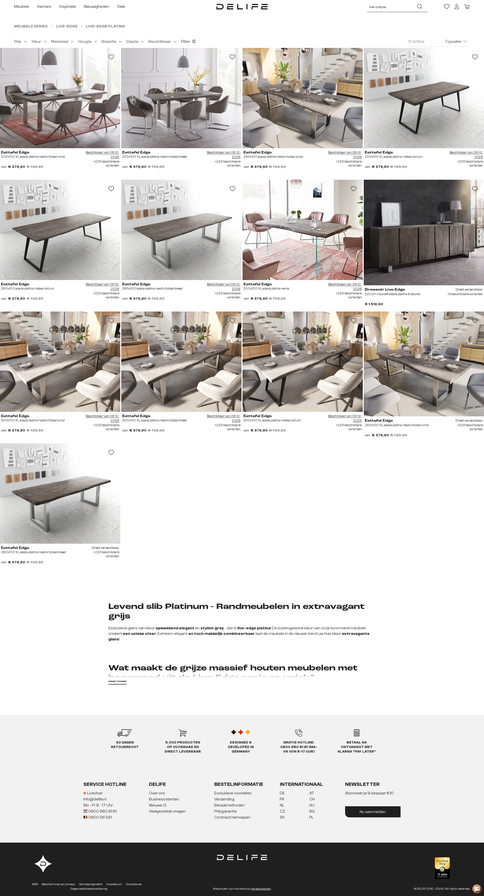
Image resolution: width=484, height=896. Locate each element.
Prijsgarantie (225, 811)
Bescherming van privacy (58, 884)
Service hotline (105, 784)
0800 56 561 (99, 817)
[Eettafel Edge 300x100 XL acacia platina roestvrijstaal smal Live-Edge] (60, 362)
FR (282, 799)
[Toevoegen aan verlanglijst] (111, 57)
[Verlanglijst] (447, 6)
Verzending (224, 799)
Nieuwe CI (157, 805)
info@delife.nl (94, 799)
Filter (185, 41)
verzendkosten (261, 888)
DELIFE (157, 784)
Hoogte (85, 41)
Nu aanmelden (373, 812)
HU (312, 805)
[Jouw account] (457, 6)
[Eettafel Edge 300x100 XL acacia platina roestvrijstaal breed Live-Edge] (181, 362)
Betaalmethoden (229, 805)
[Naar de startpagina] (242, 7)
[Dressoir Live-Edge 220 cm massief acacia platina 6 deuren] (424, 232)
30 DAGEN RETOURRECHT (125, 744)
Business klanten (164, 799)
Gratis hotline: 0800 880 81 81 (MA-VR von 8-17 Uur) (298, 747)
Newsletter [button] (362, 784)
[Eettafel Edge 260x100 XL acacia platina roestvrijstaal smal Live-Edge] (424, 364)
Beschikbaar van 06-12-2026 (102, 154)
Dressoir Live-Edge (385, 289)
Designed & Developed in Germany (241, 747)
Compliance (133, 884)
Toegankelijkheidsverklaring (88, 888)
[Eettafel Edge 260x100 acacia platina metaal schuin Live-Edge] (60, 230)
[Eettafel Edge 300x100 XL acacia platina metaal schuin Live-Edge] (303, 362)
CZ (282, 811)
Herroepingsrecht (90, 884)
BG (312, 811)
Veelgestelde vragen (167, 811)
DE (282, 793)
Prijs (17, 41)
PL (311, 817)
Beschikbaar (159, 41)
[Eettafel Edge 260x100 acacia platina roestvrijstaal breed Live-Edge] (181, 230)
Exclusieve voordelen (233, 793)
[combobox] (389, 6)
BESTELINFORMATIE (238, 784)
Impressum (114, 884)
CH (312, 799)
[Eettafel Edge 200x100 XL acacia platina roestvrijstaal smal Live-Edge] (60, 98)
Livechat (95, 793)
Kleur (36, 41)
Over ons (157, 793)
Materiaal (59, 41)
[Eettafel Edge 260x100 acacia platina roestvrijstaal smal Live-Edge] (303, 98)
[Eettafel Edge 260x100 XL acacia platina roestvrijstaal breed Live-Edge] (60, 493)
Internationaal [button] (301, 784)
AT (311, 793)
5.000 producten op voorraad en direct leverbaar (183, 747)
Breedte (109, 41)
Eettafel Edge (15, 152)
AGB (35, 884)
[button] (242, 805)
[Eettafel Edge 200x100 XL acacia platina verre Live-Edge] (303, 230)
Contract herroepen (232, 817)
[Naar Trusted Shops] (442, 868)
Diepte (132, 41)
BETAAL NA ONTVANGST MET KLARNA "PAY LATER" (357, 747)
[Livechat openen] (476, 888)
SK (282, 817)
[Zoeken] (420, 6)
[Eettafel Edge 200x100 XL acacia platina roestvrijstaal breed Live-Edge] (181, 98)
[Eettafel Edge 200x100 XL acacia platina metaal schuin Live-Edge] (424, 98)
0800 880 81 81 (102, 811)
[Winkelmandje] (467, 6)
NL (282, 805)
